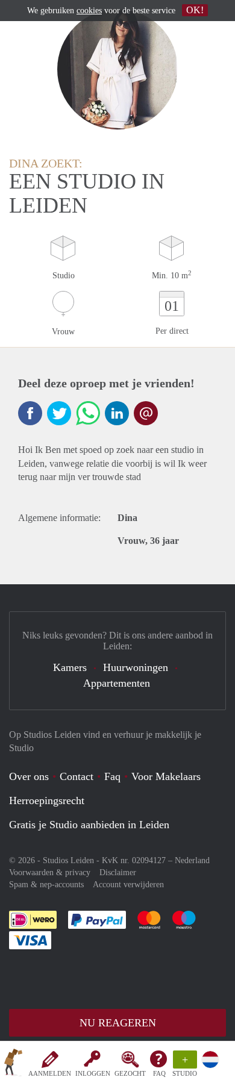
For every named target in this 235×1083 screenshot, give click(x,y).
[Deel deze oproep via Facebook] (30, 413)
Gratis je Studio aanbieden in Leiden (89, 825)
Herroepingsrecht (46, 800)
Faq (112, 776)
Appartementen (116, 683)
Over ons (29, 776)
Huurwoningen (135, 667)
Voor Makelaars (166, 776)
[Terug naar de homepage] (13, 1064)
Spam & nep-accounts (46, 884)
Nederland (192, 860)
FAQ (159, 1073)
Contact (76, 776)
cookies (89, 10)
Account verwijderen (128, 884)
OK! (195, 10)
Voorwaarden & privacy (49, 872)
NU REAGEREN (118, 1023)
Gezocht (130, 1073)
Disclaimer (117, 872)
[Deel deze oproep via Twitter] (59, 413)
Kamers (70, 667)
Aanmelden (49, 1073)
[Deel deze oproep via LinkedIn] (117, 413)
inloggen (92, 1073)
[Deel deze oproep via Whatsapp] (88, 413)
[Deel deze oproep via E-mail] (146, 413)
